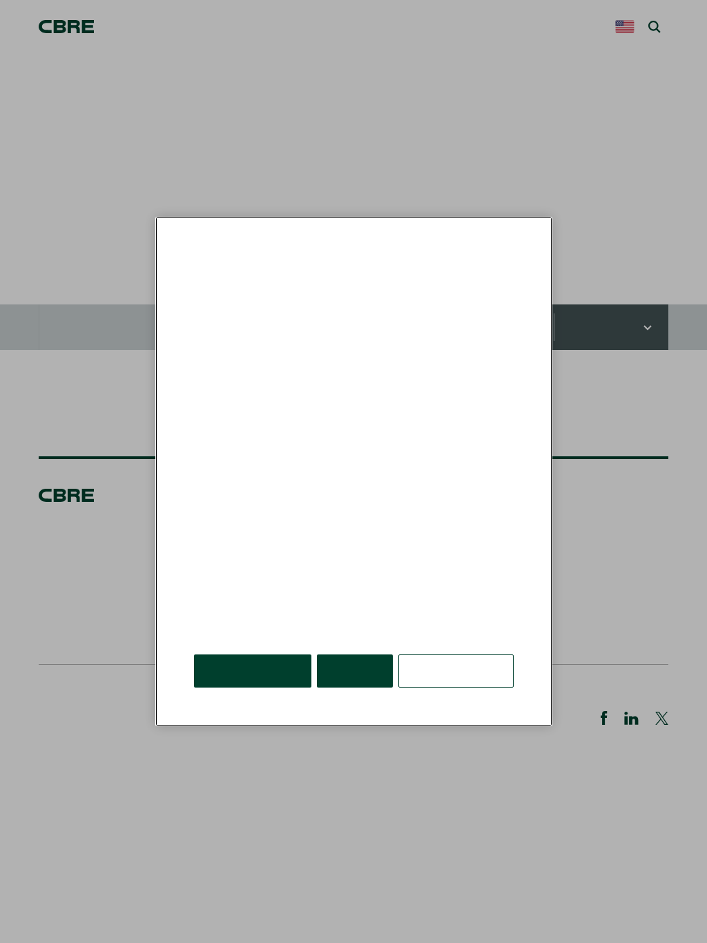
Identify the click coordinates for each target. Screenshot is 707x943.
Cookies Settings (457, 649)
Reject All (356, 649)
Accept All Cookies (254, 649)
